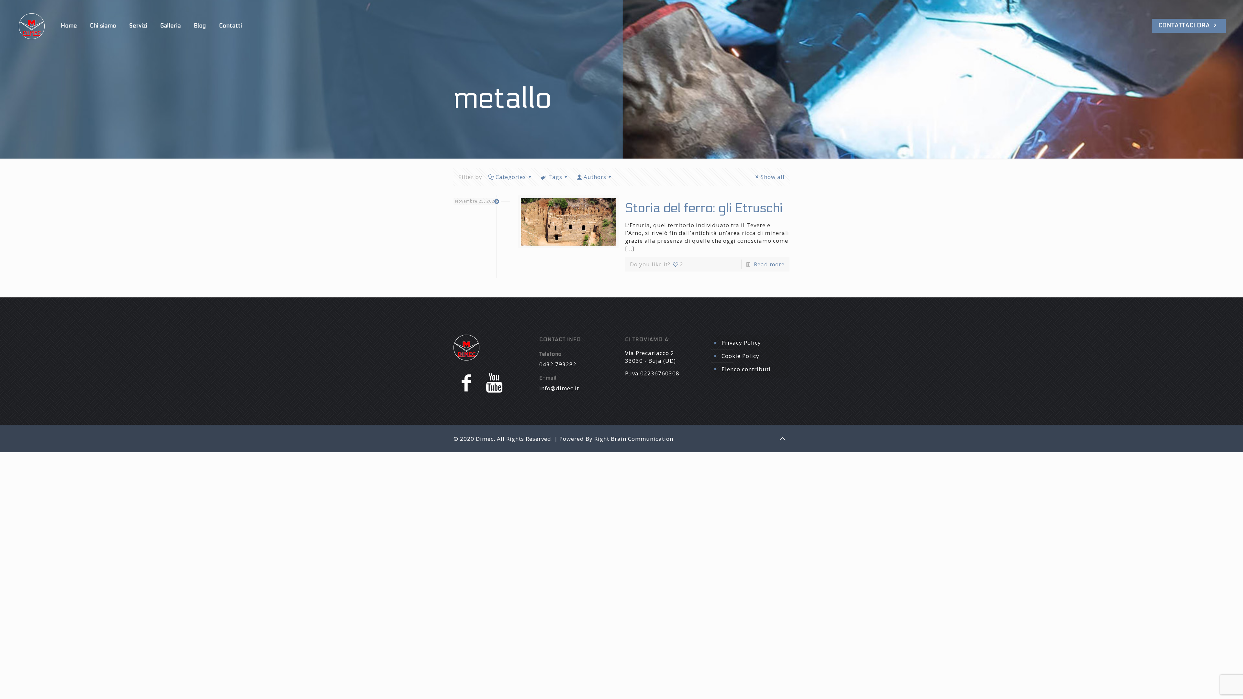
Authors (595, 177)
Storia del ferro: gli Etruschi (703, 208)
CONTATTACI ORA (1185, 25)
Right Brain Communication (633, 438)
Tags (555, 177)
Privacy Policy (741, 342)
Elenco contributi (746, 369)
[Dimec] (32, 26)
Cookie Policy (740, 356)
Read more (769, 264)
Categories (511, 177)
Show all (773, 177)
